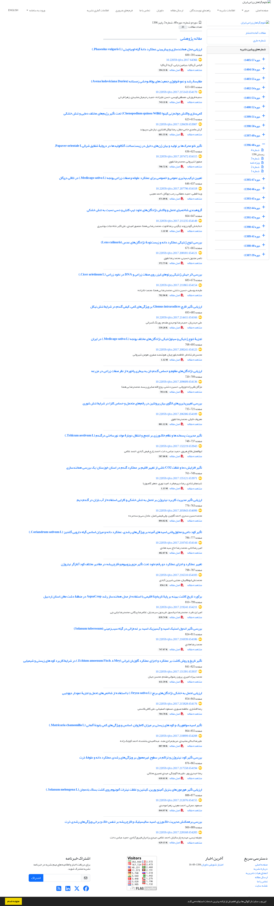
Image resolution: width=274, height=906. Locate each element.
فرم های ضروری (124, 10)
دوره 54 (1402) (252, 88)
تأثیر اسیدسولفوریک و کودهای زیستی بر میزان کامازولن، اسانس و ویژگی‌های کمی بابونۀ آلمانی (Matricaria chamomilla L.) (125, 725)
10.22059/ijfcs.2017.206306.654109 (176, 414)
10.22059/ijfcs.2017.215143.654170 (176, 92)
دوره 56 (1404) (252, 69)
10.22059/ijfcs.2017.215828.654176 (176, 703)
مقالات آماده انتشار (256, 33)
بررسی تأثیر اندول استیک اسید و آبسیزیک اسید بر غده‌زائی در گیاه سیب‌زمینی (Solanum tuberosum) (138, 629)
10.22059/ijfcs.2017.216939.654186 (176, 639)
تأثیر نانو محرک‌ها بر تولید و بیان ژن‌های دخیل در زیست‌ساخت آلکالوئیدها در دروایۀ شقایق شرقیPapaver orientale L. (128, 146)
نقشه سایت (261, 885)
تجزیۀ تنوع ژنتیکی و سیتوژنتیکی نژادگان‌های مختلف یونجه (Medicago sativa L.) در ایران (146, 339)
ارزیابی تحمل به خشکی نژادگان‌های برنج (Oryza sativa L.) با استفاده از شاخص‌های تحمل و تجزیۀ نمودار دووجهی (132, 693)
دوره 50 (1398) (252, 126)
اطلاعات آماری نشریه (98, 10)
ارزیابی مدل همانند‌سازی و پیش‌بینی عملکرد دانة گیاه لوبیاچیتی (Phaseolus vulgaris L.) (147, 49)
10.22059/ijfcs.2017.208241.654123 (176, 349)
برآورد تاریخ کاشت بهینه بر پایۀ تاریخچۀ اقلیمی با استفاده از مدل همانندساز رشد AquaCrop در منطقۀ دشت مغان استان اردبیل (123, 596)
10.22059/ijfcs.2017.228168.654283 (176, 832)
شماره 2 (255, 167)
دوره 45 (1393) (252, 198)
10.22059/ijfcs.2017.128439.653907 (176, 124)
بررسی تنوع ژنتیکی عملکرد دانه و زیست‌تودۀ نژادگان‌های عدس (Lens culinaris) (151, 242)
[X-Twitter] (77, 889)
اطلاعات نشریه (227, 10)
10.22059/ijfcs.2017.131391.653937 (176, 671)
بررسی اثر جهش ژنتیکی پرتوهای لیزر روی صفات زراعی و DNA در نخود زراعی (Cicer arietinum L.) (140, 274)
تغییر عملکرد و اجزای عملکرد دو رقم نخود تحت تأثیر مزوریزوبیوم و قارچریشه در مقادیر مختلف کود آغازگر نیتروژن (131, 564)
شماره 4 (255, 150)
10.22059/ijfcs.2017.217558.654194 (176, 768)
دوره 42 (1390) (252, 227)
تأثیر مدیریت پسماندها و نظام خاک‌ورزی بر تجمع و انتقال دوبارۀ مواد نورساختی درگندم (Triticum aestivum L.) (133, 435)
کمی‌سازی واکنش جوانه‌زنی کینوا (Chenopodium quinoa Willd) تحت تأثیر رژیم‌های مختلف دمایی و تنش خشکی (133, 113)
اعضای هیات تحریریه (257, 873)
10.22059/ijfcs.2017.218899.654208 (176, 736)
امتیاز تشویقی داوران (212, 864)
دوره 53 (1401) (252, 98)
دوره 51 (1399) (252, 116)
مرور (246, 10)
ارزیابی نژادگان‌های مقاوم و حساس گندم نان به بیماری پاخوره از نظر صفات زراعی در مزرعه (146, 371)
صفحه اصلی (262, 10)
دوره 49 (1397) (252, 135)
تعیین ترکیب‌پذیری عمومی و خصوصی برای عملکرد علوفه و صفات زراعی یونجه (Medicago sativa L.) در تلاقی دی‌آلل (130, 178)
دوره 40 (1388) (252, 246)
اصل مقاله (170, 70)
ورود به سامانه (37, 10)
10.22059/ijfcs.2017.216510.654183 (176, 575)
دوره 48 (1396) (252, 145)
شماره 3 (255, 158)
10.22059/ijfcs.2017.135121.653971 (176, 478)
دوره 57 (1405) (252, 60)
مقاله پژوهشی (191, 38)
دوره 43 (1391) (252, 217)
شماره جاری (259, 40)
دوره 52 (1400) (252, 107)
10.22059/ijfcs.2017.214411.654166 (176, 317)
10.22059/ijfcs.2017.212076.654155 (176, 800)
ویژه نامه (255, 162)
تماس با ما (144, 10)
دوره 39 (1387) (252, 255)
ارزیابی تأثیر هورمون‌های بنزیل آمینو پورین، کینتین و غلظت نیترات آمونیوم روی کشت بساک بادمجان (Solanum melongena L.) (124, 790)
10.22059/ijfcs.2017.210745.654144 (176, 542)
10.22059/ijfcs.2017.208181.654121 (176, 253)
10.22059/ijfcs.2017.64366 (181, 60)
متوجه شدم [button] (13, 901)
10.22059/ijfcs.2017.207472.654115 (176, 156)
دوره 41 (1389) (252, 236)
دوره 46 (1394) (252, 189)
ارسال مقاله (176, 10)
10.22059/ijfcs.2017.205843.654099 (176, 510)
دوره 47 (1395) (252, 179)
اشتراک (36, 878)
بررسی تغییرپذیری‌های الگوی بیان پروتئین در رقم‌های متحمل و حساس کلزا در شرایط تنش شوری (142, 403)
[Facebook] (86, 889)
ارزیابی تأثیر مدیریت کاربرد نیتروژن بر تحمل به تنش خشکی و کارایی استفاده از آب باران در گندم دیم (139, 500)
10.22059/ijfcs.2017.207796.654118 (176, 188)
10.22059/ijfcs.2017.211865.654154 (176, 285)
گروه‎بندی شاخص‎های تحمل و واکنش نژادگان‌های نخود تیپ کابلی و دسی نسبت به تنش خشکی (144, 210)
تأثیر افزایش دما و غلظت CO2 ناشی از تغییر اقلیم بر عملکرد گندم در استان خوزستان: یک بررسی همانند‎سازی (134, 468)
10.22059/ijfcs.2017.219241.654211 (176, 607)
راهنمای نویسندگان (200, 10)
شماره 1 (255, 171)
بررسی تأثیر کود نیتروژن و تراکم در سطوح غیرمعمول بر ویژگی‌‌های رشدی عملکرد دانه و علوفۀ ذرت (140, 757)
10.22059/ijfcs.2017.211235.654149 (176, 221)
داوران (160, 10)
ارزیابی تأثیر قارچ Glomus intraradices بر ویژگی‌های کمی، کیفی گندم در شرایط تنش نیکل (146, 307)
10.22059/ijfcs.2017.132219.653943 (176, 446)
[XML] (150, 22)
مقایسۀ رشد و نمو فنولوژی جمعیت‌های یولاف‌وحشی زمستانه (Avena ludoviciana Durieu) (146, 81)
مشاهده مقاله (194, 70)
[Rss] (59, 889)
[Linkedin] (68, 889)
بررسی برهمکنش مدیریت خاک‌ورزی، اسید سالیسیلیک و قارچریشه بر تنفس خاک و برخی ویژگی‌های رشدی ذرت (133, 822)
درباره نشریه (261, 868)
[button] (185, 901)
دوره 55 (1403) (252, 79)
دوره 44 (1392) (252, 208)
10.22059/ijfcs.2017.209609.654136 (176, 381)
